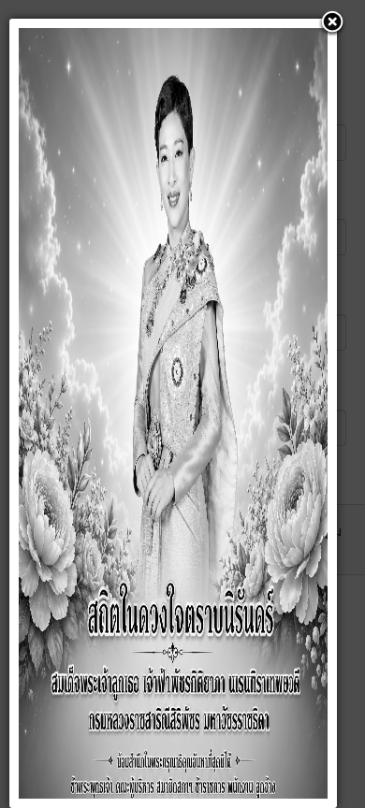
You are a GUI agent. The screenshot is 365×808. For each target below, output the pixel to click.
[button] (332, 23)
